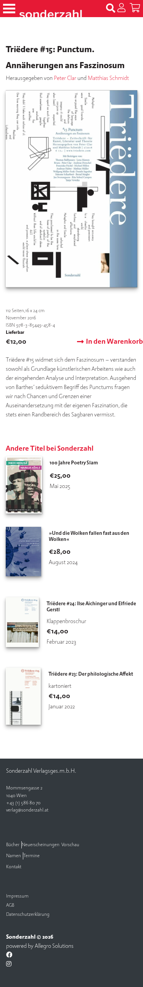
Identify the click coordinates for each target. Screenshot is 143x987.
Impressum (17, 896)
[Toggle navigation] (9, 8)
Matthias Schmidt (108, 78)
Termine (31, 856)
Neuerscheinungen (40, 845)
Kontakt (13, 867)
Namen (13, 856)
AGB (10, 905)
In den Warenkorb (114, 342)
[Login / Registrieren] (121, 8)
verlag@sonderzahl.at (27, 810)
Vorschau (70, 845)
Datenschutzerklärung (28, 914)
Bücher (12, 845)
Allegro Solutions (54, 945)
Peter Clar (65, 78)
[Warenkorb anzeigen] (135, 8)
